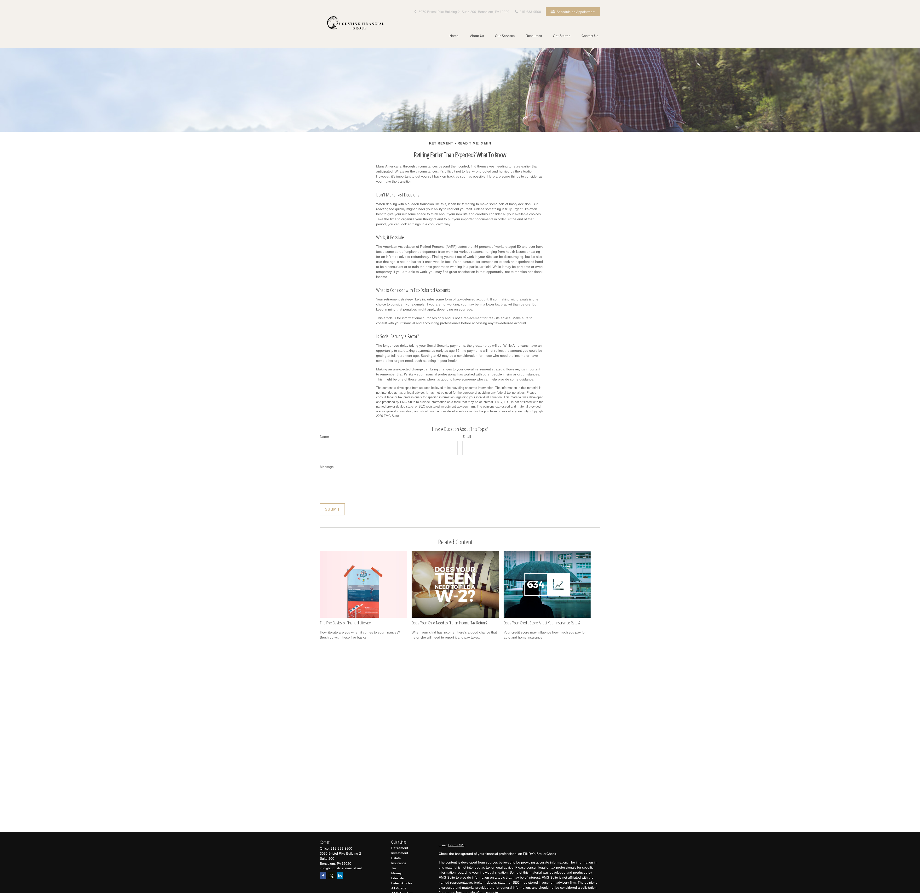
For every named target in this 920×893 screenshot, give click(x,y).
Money (396, 873)
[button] (454, 36)
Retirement (399, 848)
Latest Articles (401, 883)
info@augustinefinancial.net (341, 868)
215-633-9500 (529, 12)
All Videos (398, 888)
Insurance (398, 863)
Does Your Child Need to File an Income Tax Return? (449, 623)
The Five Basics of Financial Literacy (345, 623)
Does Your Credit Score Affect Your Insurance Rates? (542, 623)
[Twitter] (331, 875)
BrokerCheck (546, 854)
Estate (396, 858)
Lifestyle (397, 878)
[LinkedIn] (340, 875)
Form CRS (456, 845)
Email (466, 436)
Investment (399, 853)
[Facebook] (323, 875)
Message (327, 467)
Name (324, 436)
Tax (394, 868)
